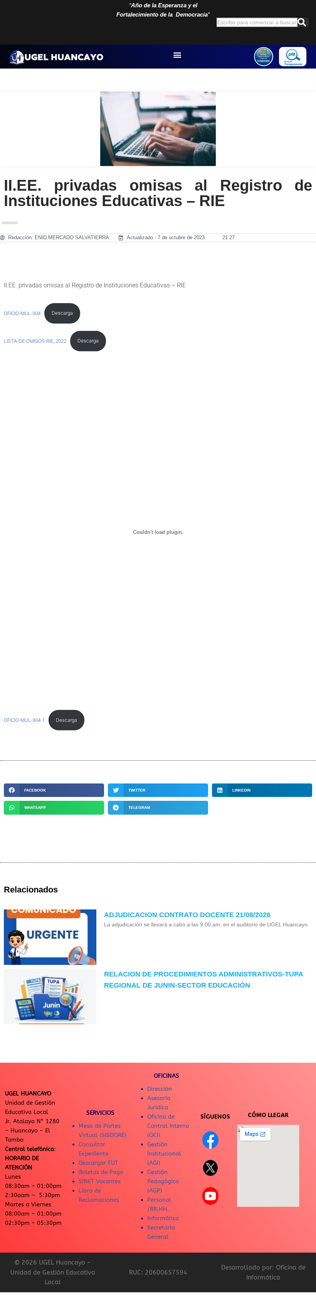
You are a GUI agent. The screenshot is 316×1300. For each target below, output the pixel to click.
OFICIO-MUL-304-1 (24, 720)
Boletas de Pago (101, 1172)
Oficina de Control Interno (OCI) (168, 1126)
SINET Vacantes (100, 1181)
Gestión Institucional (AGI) (164, 1153)
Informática (163, 1218)
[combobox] (257, 22)
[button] (177, 55)
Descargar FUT (98, 1162)
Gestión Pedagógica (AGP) (163, 1181)
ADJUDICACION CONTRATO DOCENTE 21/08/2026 (187, 915)
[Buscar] (303, 22)
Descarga (62, 313)
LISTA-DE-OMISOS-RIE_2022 (35, 341)
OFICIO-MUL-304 (22, 313)
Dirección (159, 1088)
